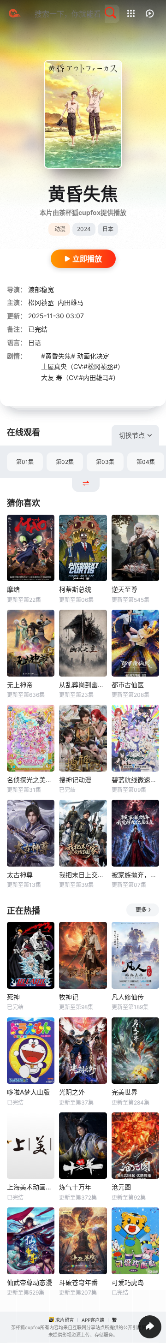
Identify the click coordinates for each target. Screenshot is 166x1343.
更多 (141, 909)
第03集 (105, 461)
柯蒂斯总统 (75, 589)
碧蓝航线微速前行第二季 (135, 780)
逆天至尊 (124, 589)
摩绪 (13, 589)
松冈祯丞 (41, 302)
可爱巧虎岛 (128, 1282)
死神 (13, 997)
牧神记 (68, 997)
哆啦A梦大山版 (28, 1092)
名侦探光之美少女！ (30, 780)
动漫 (59, 229)
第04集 (145, 461)
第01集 (25, 461)
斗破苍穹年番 (78, 1282)
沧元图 (121, 1187)
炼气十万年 (75, 1187)
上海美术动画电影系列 (30, 1187)
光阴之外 (72, 1092)
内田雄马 (70, 302)
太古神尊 (20, 875)
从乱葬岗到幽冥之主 (83, 685)
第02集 (65, 461)
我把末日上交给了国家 (83, 875)
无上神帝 (20, 685)
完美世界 (124, 1092)
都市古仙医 (128, 685)
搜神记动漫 (75, 780)
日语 (34, 342)
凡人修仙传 (128, 997)
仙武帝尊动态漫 (29, 1282)
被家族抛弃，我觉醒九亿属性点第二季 (135, 875)
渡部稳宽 (41, 289)
